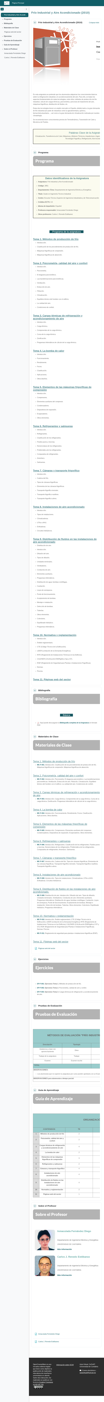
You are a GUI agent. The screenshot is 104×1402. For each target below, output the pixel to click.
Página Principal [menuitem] (18, 3)
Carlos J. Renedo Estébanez (14, 57)
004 (40, 813)
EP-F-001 (40, 984)
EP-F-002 (40, 988)
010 (40, 919)
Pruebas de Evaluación (13, 40)
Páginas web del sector (12, 32)
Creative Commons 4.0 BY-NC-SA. (43, 1383)
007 (40, 861)
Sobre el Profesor (10, 49)
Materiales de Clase (11, 28)
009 (40, 895)
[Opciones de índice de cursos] (26, 9)
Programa (8, 19)
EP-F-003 (40, 992)
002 (40, 779)
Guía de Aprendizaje (11, 45)
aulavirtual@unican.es (88, 1373)
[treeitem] (14, 15)
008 (40, 878)
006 (40, 845)
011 (40, 933)
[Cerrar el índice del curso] (2, 9)
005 (40, 830)
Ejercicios (8, 36)
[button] (35, 22)
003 (40, 799)
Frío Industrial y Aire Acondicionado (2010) (15, 15)
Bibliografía (8, 23)
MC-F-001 (40, 765)
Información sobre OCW (65, 1365)
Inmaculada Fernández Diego (15, 53)
